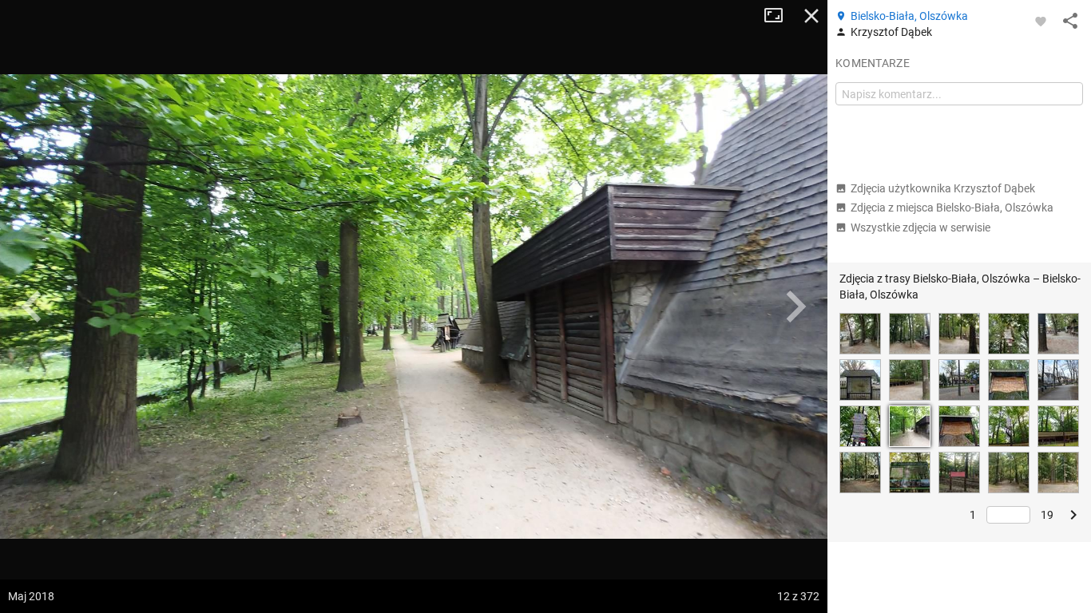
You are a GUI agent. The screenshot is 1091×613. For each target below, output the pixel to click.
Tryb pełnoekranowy (779, 16)
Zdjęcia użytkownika (943, 188)
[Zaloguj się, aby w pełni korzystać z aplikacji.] (1040, 20)
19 (1047, 514)
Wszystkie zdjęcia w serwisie (920, 227)
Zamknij (811, 16)
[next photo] (795, 306)
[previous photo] (32, 306)
